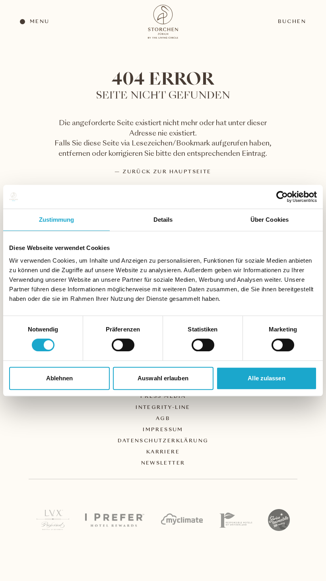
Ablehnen (59, 378)
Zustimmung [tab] (56, 219)
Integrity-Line (163, 407)
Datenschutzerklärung (163, 441)
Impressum (163, 430)
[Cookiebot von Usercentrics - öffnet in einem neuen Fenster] (282, 197)
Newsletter (163, 463)
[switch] (122, 344)
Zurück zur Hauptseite (166, 172)
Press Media (163, 396)
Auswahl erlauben (163, 378)
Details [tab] (163, 219)
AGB (163, 418)
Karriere (163, 452)
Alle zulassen (266, 378)
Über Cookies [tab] (269, 219)
